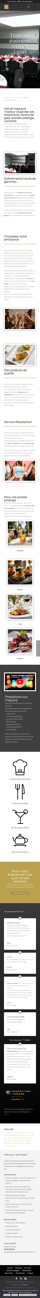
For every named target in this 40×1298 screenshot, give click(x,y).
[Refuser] (38, 1293)
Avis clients (9, 1273)
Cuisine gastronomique (20, 779)
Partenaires (26, 1270)
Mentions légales (13, 1270)
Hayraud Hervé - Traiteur (21, 1091)
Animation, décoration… (14, 1237)
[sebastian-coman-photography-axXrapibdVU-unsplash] (20, 365)
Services (27, 1268)
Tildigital (24, 1285)
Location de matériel (13, 1230)
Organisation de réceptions (15, 1223)
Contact (30, 1273)
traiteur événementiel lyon (22, 1143)
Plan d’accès (20, 1273)
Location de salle (11, 1233)
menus (9, 397)
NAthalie (10, 1077)
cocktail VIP (8, 1133)
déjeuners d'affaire (10, 1135)
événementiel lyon (10, 1146)
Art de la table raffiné (20, 828)
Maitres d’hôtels (11, 1226)
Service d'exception (20, 852)
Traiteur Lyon (8, 97)
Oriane (9, 1003)
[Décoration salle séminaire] (20, 173)
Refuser (14, 1295)
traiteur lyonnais (13, 1140)
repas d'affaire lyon (14, 1138)
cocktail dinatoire (19, 1133)
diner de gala (30, 1133)
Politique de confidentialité (28, 1295)
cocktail (29, 278)
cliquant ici (31, 1252)
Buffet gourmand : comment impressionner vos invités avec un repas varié (20, 1198)
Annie (9, 943)
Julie (8, 1029)
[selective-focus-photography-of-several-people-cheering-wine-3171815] (20, 329)
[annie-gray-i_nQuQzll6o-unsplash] (20, 481)
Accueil (10, 1268)
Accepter (7, 1295)
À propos (18, 1268)
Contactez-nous (20, 893)
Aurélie (9, 967)
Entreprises (18, 97)
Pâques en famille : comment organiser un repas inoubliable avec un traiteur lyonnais (20, 1180)
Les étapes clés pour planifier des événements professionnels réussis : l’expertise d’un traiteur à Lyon (18, 1189)
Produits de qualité (20, 803)
